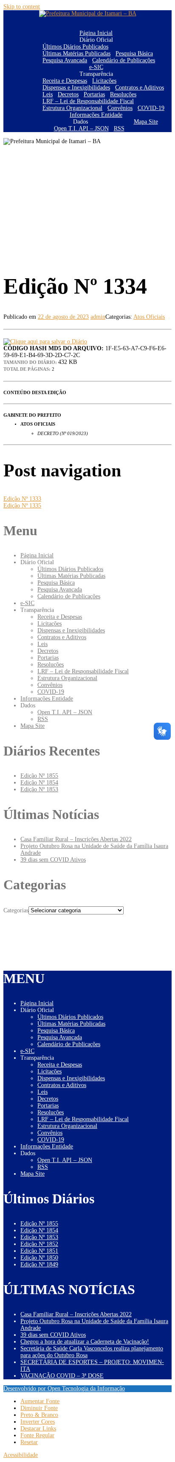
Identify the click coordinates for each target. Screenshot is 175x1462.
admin (97, 317)
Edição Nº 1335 (22, 505)
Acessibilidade (20, 1455)
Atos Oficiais (149, 317)
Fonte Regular (37, 1435)
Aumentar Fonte (39, 1401)
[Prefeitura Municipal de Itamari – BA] (87, 13)
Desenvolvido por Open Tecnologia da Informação (64, 1388)
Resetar (29, 1442)
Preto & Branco (39, 1415)
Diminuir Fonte (39, 1408)
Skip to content (21, 6)
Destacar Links (38, 1428)
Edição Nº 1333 (22, 499)
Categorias (15, 910)
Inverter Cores (37, 1422)
